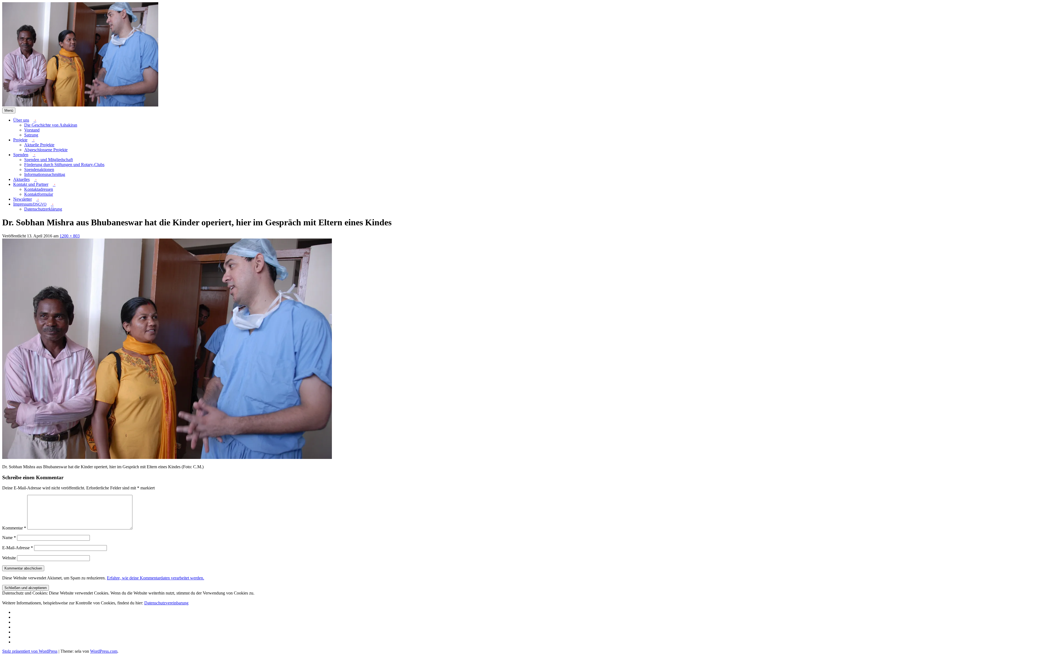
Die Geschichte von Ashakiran (50, 125)
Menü (8, 110)
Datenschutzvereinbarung (166, 603)
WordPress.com (103, 651)
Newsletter (22, 199)
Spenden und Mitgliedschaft (48, 159)
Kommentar (14, 528)
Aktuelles (21, 179)
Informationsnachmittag (44, 174)
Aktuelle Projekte (39, 144)
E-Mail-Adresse (17, 547)
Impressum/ (29, 204)
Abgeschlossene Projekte (46, 149)
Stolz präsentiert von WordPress (29, 651)
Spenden (20, 154)
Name (9, 537)
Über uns (21, 120)
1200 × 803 (70, 236)
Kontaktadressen (38, 189)
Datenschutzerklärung (43, 209)
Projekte (20, 140)
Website (9, 558)
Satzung (31, 135)
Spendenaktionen (39, 169)
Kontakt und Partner (30, 184)
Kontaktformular (38, 194)
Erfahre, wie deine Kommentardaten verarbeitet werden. (155, 578)
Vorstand (32, 130)
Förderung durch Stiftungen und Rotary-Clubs (64, 164)
